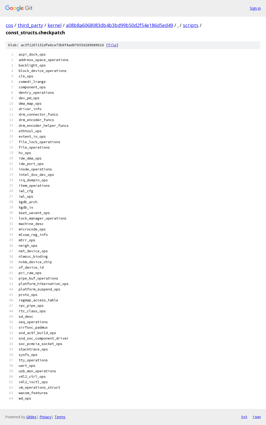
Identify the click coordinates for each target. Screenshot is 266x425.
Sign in (255, 8)
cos (9, 25)
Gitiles (31, 416)
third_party (30, 25)
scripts (190, 25)
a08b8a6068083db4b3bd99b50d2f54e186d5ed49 (119, 25)
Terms (60, 416)
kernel (55, 25)
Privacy (45, 416)
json (256, 416)
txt (244, 416)
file (112, 45)
